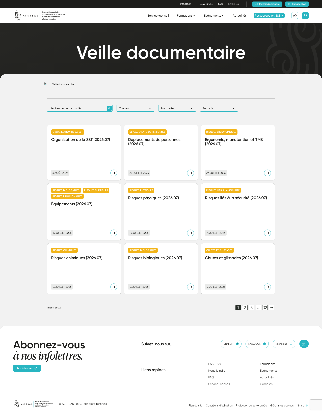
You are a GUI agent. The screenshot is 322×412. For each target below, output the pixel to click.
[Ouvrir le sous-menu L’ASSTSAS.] (192, 4)
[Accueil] (45, 84)
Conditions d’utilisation (219, 405)
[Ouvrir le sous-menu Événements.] (223, 15)
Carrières (266, 384)
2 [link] (245, 307)
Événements (212, 15)
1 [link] (238, 307)
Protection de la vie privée (251, 405)
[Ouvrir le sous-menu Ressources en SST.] (282, 15)
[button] (135, 108)
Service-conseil (158, 15)
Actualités (240, 15)
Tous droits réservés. (94, 403)
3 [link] (252, 307)
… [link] (258, 307)
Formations (184, 15)
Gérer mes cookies (282, 405)
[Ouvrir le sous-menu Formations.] (194, 15)
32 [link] (265, 307)
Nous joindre (206, 4)
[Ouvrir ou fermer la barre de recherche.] (305, 15)
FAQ (220, 4)
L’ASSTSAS (185, 4)
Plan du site (196, 405)
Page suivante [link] (271, 307)
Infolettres (233, 4)
